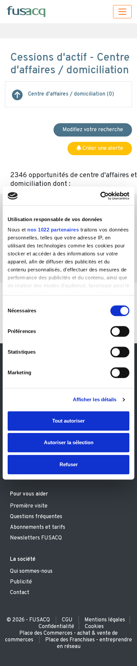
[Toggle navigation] (122, 11)
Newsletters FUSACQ (36, 538)
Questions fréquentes (36, 516)
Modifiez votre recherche (93, 130)
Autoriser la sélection (68, 442)
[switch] (119, 331)
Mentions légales (104, 620)
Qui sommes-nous (31, 571)
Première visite (29, 506)
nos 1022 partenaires (53, 229)
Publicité (21, 582)
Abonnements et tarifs (37, 527)
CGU (67, 620)
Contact (19, 592)
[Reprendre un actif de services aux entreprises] (17, 97)
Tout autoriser (68, 421)
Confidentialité (56, 626)
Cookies (94, 626)
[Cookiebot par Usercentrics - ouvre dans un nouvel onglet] (100, 195)
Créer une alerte (102, 148)
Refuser (69, 464)
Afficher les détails (95, 399)
